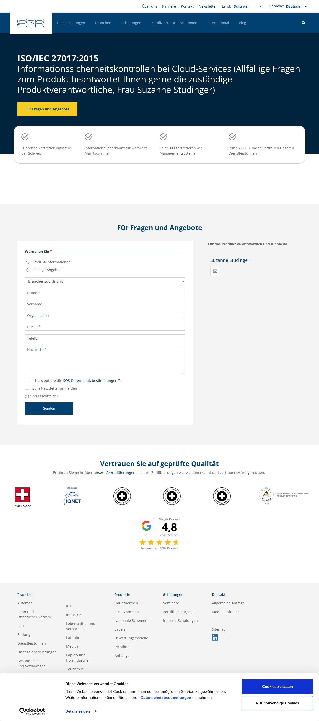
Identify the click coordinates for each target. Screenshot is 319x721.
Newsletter (208, 6)
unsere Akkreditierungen (114, 472)
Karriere (169, 6)
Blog (242, 22)
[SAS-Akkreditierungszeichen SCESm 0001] (122, 495)
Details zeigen (77, 711)
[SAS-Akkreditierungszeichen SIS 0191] (222, 495)
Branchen (103, 22)
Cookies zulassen (277, 686)
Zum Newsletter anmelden (54, 388)
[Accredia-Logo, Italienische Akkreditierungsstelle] (284, 495)
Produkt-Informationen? (52, 262)
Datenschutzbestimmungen (166, 697)
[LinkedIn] (215, 637)
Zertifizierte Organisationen (174, 22)
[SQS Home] (30, 23)
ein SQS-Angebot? (47, 269)
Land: (226, 6)
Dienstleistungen (71, 22)
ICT (68, 606)
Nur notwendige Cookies (277, 703)
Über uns (149, 6)
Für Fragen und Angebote (47, 109)
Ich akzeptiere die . (77, 380)
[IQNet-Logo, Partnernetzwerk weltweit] (72, 495)
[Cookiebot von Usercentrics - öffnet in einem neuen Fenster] (32, 711)
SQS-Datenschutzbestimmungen (90, 380)
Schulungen (131, 22)
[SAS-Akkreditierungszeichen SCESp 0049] (172, 495)
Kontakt (187, 6)
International (218, 22)
